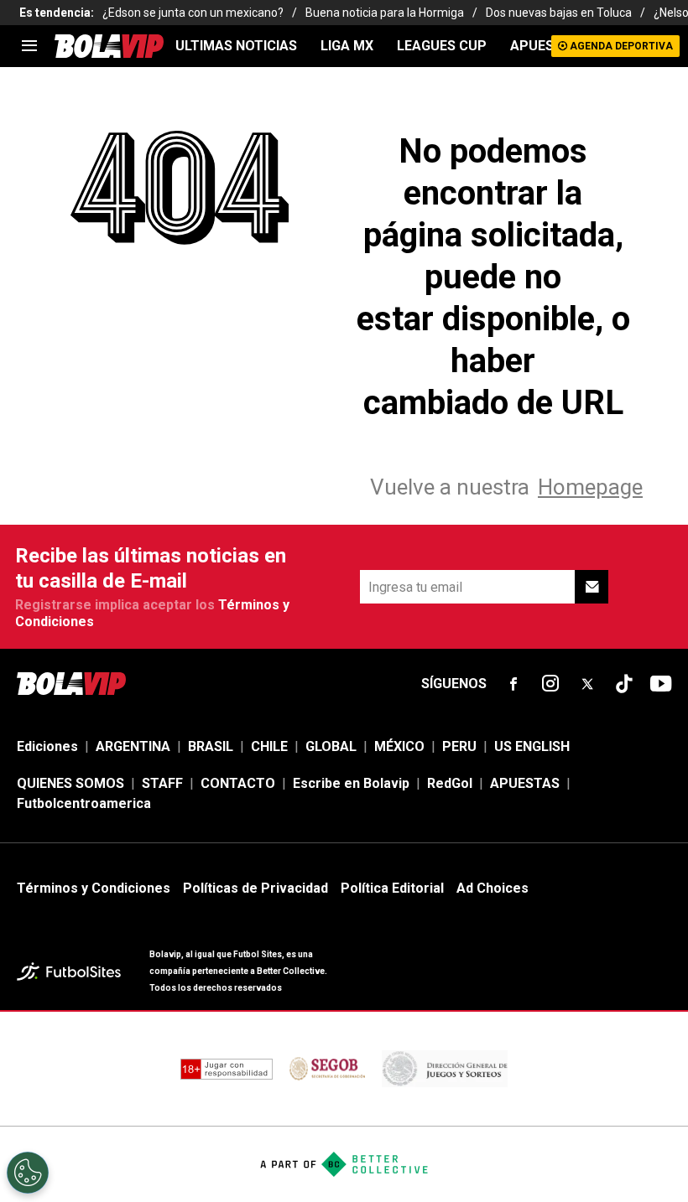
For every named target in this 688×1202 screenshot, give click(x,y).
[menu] (29, 46)
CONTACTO (238, 783)
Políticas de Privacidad (255, 888)
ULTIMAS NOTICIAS (236, 46)
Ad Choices (492, 888)
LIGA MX (347, 46)
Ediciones (47, 746)
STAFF (162, 783)
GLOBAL (331, 746)
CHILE (269, 746)
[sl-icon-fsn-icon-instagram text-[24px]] (550, 684)
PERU (459, 746)
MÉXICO (399, 746)
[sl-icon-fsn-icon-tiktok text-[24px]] (624, 684)
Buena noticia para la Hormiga (384, 12)
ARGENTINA (133, 746)
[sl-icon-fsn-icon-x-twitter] (587, 684)
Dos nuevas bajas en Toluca (559, 12)
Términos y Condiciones (93, 888)
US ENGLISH (532, 746)
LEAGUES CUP (442, 46)
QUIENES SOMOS (70, 783)
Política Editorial (392, 888)
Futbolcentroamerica (84, 803)
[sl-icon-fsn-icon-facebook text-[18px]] (513, 684)
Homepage (590, 487)
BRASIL (210, 746)
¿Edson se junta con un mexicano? (193, 12)
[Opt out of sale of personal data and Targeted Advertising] (28, 1173)
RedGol (449, 783)
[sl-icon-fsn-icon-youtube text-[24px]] (661, 684)
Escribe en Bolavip (351, 783)
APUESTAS (545, 46)
